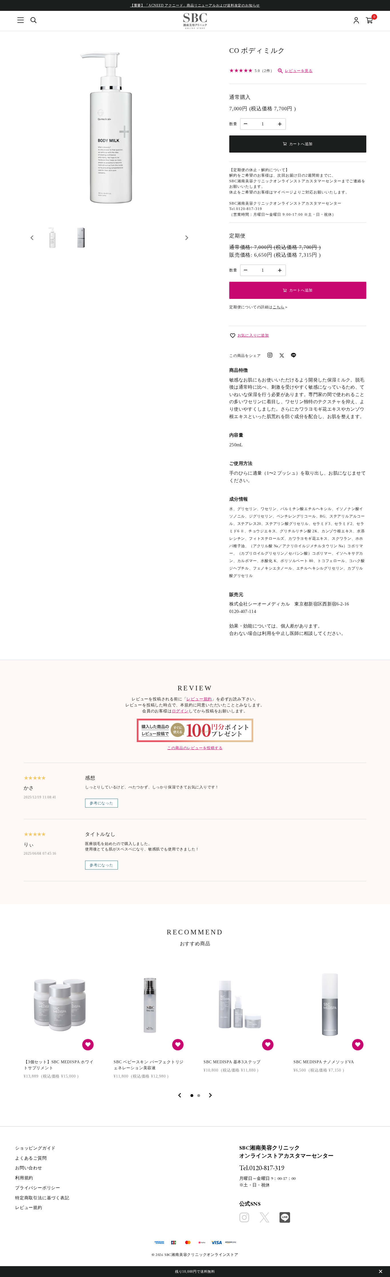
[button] (52, 238)
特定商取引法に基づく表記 (42, 1198)
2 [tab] (198, 1095)
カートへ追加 (301, 144)
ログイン (180, 711)
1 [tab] (191, 1095)
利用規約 (24, 1178)
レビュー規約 (199, 699)
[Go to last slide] (32, 237)
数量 (233, 124)
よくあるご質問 (31, 1158)
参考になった (101, 803)
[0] (369, 21)
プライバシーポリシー (37, 1188)
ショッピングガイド (35, 1148)
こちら (278, 307)
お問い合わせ (28, 1168)
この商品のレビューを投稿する (194, 748)
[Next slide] (186, 237)
